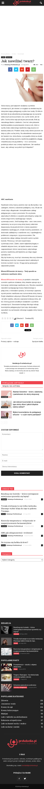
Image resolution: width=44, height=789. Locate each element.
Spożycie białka (37, 341)
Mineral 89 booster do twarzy (12, 279)
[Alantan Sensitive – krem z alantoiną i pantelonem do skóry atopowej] (6, 394)
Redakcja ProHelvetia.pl (12, 64)
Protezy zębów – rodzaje (10, 341)
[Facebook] (19, 779)
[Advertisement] (22, 29)
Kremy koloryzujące (9, 710)
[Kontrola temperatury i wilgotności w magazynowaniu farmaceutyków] (6, 651)
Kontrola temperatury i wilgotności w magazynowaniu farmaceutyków (18, 521)
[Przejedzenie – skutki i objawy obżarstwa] (6, 667)
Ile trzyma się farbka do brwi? (14, 542)
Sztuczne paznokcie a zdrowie (24, 685)
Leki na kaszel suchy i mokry (13, 723)
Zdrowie (4, 499)
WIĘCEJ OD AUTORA (11, 386)
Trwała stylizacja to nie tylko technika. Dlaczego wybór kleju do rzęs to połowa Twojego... (19, 508)
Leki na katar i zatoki (10, 727)
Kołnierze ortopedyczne (11, 720)
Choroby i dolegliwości (20, 687)
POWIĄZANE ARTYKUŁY (13, 383)
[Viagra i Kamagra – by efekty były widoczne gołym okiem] (6, 677)
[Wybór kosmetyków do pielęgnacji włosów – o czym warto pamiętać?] (6, 414)
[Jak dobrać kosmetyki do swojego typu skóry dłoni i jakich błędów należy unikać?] (6, 404)
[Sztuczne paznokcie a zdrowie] (6, 687)
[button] (41, 3)
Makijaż (4, 714)
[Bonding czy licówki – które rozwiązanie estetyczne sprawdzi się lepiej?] (6, 630)
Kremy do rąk (7, 707)
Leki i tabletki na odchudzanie (14, 717)
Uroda (3, 57)
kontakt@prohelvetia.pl (30, 765)
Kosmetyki (9, 57)
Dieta (15, 669)
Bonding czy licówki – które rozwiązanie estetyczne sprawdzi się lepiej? (19, 495)
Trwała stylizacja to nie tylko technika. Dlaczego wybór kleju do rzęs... (28, 640)
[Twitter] (25, 779)
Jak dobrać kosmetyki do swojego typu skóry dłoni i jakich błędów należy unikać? (27, 404)
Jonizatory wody (8, 704)
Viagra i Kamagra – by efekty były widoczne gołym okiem (26, 676)
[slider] (7, 318)
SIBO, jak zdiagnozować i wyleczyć (17, 533)
